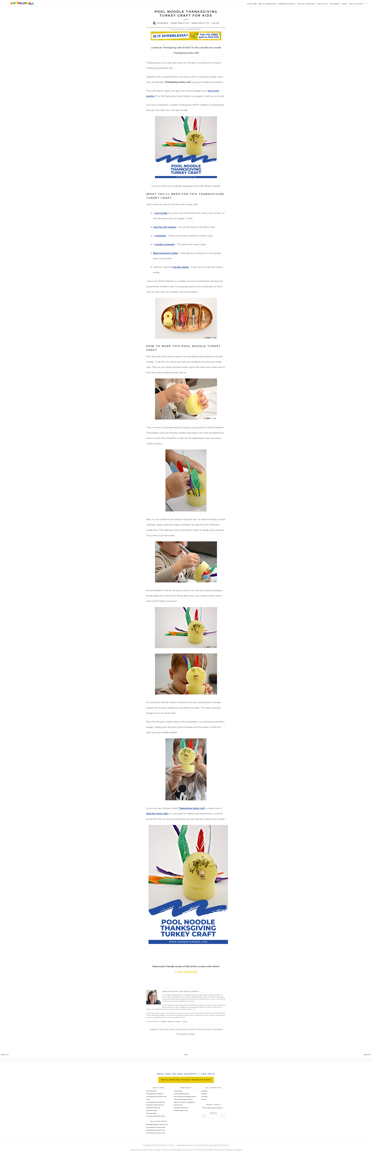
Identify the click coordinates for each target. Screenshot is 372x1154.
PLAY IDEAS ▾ (335, 4)
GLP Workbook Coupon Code (155, 1133)
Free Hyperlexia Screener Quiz (155, 1102)
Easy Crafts (170, 1029)
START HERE (252, 4)
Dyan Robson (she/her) (189, 991)
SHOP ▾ (344, 4)
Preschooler (218, 1029)
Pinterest (170, 1021)
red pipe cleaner (181, 267)
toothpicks (160, 235)
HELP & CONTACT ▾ (356, 4)
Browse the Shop (151, 1110)
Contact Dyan (178, 1091)
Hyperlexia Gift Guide (153, 1107)
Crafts (161, 1029)
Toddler (191, 1034)
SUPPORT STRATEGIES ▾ (306, 4)
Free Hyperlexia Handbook (154, 1094)
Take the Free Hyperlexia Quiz (183, 1099)
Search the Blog (151, 1113)
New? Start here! (151, 1091)
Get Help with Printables (181, 1094)
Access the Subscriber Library (155, 1116)
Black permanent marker (165, 253)
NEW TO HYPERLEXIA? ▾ (268, 4)
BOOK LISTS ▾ (323, 4)
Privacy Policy (178, 1105)
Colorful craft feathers (164, 227)
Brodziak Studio (145, 1149)
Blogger (238, 1149)
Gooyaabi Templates (214, 1149)
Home (186, 1054)
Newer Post (5, 1054)
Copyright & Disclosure (181, 1107)
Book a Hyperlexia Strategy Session (185, 1096)
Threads (184, 1021)
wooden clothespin (165, 244)
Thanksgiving (181, 1034)
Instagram (164, 1021)
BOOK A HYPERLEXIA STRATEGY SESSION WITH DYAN (186, 1080)
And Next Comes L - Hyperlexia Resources (177, 1145)
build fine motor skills (157, 813)
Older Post (367, 1054)
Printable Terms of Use (181, 1110)
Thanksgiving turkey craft (192, 808)
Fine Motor (207, 1029)
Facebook (178, 1021)
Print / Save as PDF (188, 971)
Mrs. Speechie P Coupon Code (155, 1127)
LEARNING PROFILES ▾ (286, 4)
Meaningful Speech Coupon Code (157, 1124)
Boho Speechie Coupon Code (155, 1130)
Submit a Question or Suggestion (184, 1102)
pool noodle (161, 213)
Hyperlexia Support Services (155, 1105)
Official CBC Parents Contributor (212, 1108)
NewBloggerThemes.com (181, 1149)
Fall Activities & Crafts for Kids (188, 1029)
